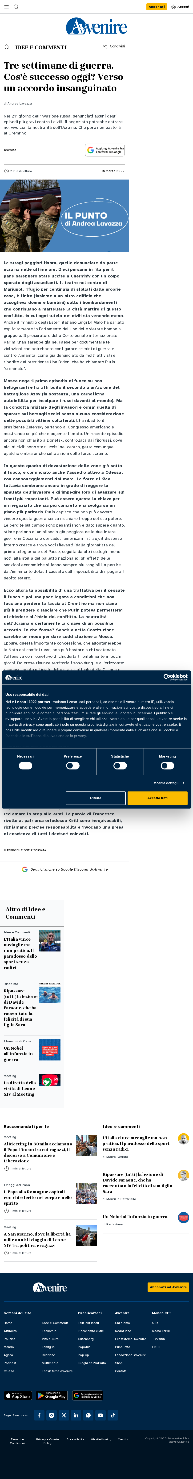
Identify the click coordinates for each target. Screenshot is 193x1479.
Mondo (9, 1347)
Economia (49, 1331)
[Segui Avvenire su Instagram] (51, 1415)
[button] (6, 7)
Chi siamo (122, 1323)
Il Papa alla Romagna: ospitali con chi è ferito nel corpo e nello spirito (38, 1197)
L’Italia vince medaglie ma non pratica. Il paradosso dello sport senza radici (20, 953)
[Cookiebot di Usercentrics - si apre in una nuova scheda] (167, 677)
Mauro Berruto (117, 1157)
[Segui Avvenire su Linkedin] (76, 1415)
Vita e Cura (50, 1339)
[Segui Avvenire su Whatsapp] (88, 1415)
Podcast (10, 1363)
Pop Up (83, 1355)
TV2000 (158, 1339)
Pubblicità (122, 1347)
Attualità (10, 1331)
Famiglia (48, 1347)
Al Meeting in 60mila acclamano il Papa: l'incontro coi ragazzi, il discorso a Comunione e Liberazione (38, 1152)
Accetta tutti (157, 798)
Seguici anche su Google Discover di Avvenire (69, 869)
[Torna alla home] (6, 46)
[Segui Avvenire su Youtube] (100, 1415)
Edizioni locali (88, 1323)
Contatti (121, 1371)
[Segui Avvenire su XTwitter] (64, 1415)
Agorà (8, 1355)
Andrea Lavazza (20, 103)
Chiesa (9, 1371)
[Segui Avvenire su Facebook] (39, 1415)
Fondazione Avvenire (130, 1355)
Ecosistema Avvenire (130, 1339)
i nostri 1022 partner (33, 702)
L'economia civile (91, 1331)
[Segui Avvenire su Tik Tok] (113, 1415)
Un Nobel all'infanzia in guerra (18, 1054)
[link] (156, 6)
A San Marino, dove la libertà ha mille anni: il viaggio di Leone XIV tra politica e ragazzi (37, 1240)
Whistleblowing (101, 1439)
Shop (119, 1363)
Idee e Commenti (55, 1323)
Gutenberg (86, 1339)
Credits (123, 1439)
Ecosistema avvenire (57, 1371)
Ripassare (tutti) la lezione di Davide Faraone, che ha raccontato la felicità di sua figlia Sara (20, 1007)
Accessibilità (75, 1439)
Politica (9, 1339)
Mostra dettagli (166, 783)
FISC (156, 1347)
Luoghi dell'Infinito (92, 1363)
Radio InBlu (161, 1331)
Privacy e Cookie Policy (47, 1441)
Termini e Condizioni (17, 1441)
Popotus (84, 1347)
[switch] (73, 766)
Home (8, 1323)
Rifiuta (95, 798)
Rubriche (48, 1355)
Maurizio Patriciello (121, 1199)
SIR (155, 1323)
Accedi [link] (183, 7)
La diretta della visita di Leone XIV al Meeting (20, 1088)
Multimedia (50, 1363)
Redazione (114, 1224)
